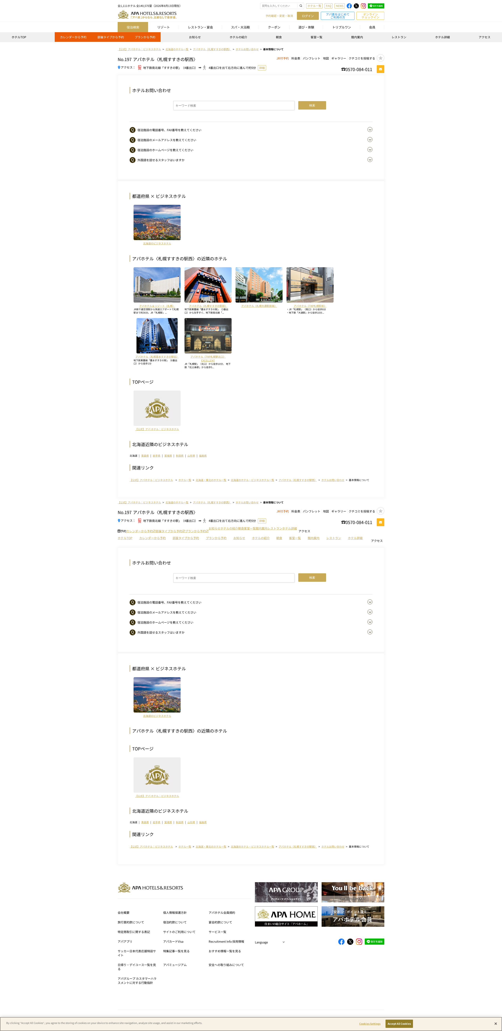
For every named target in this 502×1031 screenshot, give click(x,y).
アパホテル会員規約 (222, 912)
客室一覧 (316, 37)
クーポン (274, 27)
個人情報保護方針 (175, 912)
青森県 (145, 455)
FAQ (328, 6)
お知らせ (195, 37)
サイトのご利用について (179, 932)
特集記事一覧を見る (176, 951)
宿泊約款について (175, 922)
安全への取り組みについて (226, 965)
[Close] (495, 1023)
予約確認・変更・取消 (279, 16)
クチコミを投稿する (362, 58)
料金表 (295, 58)
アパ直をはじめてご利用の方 (337, 15)
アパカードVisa (173, 941)
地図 (326, 58)
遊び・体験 (306, 27)
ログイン (308, 16)
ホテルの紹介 (238, 37)
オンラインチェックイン (370, 15)
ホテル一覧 (314, 6)
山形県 (191, 455)
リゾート (163, 27)
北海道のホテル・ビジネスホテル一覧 (252, 480)
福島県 (203, 455)
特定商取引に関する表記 (134, 932)
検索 (312, 105)
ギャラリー (338, 58)
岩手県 (156, 455)
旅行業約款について (131, 922)
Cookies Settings (369, 1024)
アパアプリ (125, 941)
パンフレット (311, 58)
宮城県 (168, 455)
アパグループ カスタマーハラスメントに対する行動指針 (137, 980)
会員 (372, 27)
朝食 (279, 37)
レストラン (399, 37)
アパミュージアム (175, 965)
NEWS (339, 6)
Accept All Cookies (399, 1024)
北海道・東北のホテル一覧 (211, 480)
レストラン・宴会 (200, 27)
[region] (251, 38)
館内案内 (357, 37)
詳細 (262, 68)
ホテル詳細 (442, 37)
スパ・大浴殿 (240, 27)
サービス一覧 (217, 932)
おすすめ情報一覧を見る (225, 951)
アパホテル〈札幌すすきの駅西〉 (298, 480)
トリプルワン (341, 27)
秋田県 (180, 455)
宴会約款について (220, 922)
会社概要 (123, 912)
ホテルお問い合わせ (332, 480)
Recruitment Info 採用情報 (226, 941)
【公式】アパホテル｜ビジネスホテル (151, 480)
